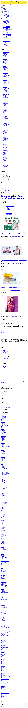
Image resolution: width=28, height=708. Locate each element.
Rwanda (3, 624)
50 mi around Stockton (11, 197)
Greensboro (5, 139)
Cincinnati (5, 135)
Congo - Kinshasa (5, 473)
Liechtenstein (4, 557)
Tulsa (4, 112)
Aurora (4, 122)
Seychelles (3, 640)
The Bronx (5, 64)
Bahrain (2, 434)
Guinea (2, 520)
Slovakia (3, 645)
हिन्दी (7, 27)
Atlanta (4, 104)
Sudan (2, 655)
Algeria (2, 419)
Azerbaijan (3, 432)
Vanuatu (3, 688)
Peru (2, 612)
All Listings (6, 190)
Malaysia (3, 565)
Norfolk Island (4, 599)
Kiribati (2, 545)
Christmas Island (4, 467)
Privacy (4, 353)
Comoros (3, 471)
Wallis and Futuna (5, 693)
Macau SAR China (5, 561)
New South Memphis (7, 88)
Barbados (3, 437)
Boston (4, 84)
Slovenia (3, 646)
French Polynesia (4, 503)
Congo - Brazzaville (5, 472)
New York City (6, 52)
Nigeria (2, 597)
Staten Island (5, 103)
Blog (4, 8)
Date (7, 207)
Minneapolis (5, 111)
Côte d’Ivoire (4, 476)
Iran (2, 531)
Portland (5, 87)
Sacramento (5, 97)
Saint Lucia (3, 628)
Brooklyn (5, 55)
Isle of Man (3, 535)
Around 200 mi (9, 210)
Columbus (5, 71)
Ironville (5, 136)
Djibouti (3, 485)
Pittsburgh (5, 132)
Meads (4, 137)
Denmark (3, 483)
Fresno (4, 96)
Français (7, 17)
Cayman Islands (4, 461)
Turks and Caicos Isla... (6, 676)
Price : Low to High (10, 204)
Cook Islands (4, 474)
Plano (4, 142)
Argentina (3, 426)
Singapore (3, 642)
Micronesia (3, 577)
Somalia (2, 648)
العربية (7, 20)
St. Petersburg (6, 154)
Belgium (3, 439)
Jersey (2, 541)
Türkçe (7, 24)
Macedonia (3, 562)
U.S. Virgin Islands (5, 679)
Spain (2, 653)
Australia (3, 430)
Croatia (2, 478)
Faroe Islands (4, 498)
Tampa (4, 120)
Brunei (2, 452)
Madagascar (3, 563)
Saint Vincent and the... (6, 632)
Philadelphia (5, 60)
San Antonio (5, 62)
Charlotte (5, 74)
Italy (2, 537)
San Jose (5, 67)
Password (2, 402)
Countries (5, 360)
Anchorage (5, 133)
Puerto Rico (3, 618)
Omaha (4, 98)
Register (5, 367)
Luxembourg (4, 559)
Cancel (6, 409)
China (2, 466)
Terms (4, 352)
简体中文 (8, 29)
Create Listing (6, 15)
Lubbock (5, 158)
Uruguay (3, 686)
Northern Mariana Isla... (6, 601)
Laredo (4, 157)
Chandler (5, 150)
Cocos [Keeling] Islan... (6, 468)
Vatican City (3, 689)
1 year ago (7, 179)
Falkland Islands (4, 496)
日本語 (7, 31)
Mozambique (4, 585)
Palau (2, 606)
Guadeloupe (3, 515)
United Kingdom (4, 683)
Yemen (2, 695)
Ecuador (3, 488)
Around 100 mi (9, 209)
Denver (4, 77)
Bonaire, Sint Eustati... (5, 446)
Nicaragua (3, 594)
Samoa (2, 633)
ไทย (7, 32)
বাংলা (7, 28)
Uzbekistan (3, 687)
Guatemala (3, 517)
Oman (2, 604)
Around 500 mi (9, 214)
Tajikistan (3, 663)
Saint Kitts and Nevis (5, 627)
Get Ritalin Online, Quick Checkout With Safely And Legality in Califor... (14, 233)
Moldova (3, 578)
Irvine (4, 156)
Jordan (2, 542)
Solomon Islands (4, 647)
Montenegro (3, 582)
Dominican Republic (5, 487)
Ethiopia (3, 495)
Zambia (2, 696)
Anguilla (3, 424)
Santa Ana (5, 125)
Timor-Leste (3, 667)
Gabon (2, 505)
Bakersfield (5, 118)
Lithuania (3, 558)
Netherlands (3, 591)
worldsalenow (3, 382)
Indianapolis (5, 73)
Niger (2, 596)
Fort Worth (5, 70)
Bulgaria (3, 453)
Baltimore (5, 90)
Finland (2, 500)
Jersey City (5, 149)
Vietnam (3, 691)
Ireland (2, 534)
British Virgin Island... (5, 451)
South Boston (6, 92)
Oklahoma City (6, 82)
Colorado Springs (6, 105)
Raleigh (4, 108)
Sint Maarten (3, 644)
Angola (2, 423)
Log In (7, 10)
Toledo (4, 144)
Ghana (2, 509)
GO (1, 188)
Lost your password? (5, 407)
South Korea (3, 651)
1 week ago (7, 175)
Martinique (3, 571)
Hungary (3, 527)
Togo (2, 668)
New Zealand (4, 593)
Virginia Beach (6, 106)
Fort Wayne (5, 151)
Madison (5, 159)
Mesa (4, 102)
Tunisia (2, 673)
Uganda (2, 680)
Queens (4, 57)
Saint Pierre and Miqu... (6, 631)
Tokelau (2, 669)
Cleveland (5, 117)
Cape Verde (3, 460)
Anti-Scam (5, 351)
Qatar (2, 619)
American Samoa (4, 420)
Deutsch (7, 22)
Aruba (2, 429)
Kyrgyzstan (3, 549)
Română (7, 33)
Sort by (7, 203)
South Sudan (3, 652)
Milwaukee (5, 91)
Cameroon (3, 458)
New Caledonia (4, 592)
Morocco (3, 584)
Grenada (3, 514)
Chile (2, 465)
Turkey (2, 674)
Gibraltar (3, 510)
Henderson (5, 138)
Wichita (4, 113)
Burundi (3, 455)
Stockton (5, 131)
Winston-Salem (6, 165)
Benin (2, 441)
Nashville (5, 80)
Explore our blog (14, 2)
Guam (2, 516)
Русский (8, 26)
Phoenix (5, 59)
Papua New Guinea (5, 610)
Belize (2, 440)
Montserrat (3, 583)
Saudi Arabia (4, 637)
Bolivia (2, 445)
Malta (2, 569)
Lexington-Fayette (7, 130)
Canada (2, 459)
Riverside (5, 128)
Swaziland (3, 658)
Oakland (5, 110)
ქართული (8, 35)
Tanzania (3, 665)
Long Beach (5, 101)
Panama (2, 608)
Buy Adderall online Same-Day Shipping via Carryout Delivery (12, 287)
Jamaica (2, 538)
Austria (2, 431)
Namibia (3, 587)
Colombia (3, 469)
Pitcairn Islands (4, 614)
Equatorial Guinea (5, 492)
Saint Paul (5, 140)
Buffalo (4, 152)
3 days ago (7, 173)
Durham (5, 153)
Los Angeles (5, 53)
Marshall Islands (4, 570)
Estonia (2, 494)
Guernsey (3, 519)
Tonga (2, 670)
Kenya (2, 544)
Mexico (2, 576)
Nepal (2, 590)
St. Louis (5, 129)
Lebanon (3, 552)
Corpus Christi (6, 126)
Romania (3, 621)
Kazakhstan (3, 543)
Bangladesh (3, 436)
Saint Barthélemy (4, 625)
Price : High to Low (10, 206)
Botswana (3, 448)
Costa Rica (3, 475)
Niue (2, 598)
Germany (3, 508)
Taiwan (2, 662)
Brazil (2, 450)
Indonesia (3, 530)
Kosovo (2, 547)
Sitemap (4, 359)
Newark (4, 143)
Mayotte (3, 575)
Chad (2, 464)
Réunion (3, 620)
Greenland (3, 513)
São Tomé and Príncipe (6, 635)
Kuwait (2, 548)
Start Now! (3, 332)
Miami (4, 109)
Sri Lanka (3, 654)
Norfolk (4, 161)
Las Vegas (5, 89)
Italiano (7, 23)
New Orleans (6, 115)
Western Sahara (4, 694)
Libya (2, 556)
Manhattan (5, 61)
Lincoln (4, 145)
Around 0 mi (8, 208)
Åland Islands (4, 417)
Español (7, 19)
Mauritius (3, 573)
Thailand (3, 666)
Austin (4, 69)
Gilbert (4, 160)
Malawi (2, 564)
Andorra (3, 422)
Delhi (16, 316)
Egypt (2, 489)
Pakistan (3, 605)
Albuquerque (6, 94)
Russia (2, 622)
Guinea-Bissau (4, 521)
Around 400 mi (9, 213)
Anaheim (5, 123)
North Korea (3, 600)
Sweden (2, 659)
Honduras (3, 524)
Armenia (3, 427)
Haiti (2, 523)
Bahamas (3, 433)
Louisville (5, 163)
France (2, 501)
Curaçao (3, 480)
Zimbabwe (3, 697)
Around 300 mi (9, 211)
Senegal (2, 638)
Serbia (2, 639)
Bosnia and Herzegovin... (6, 447)
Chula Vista (5, 147)
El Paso (4, 81)
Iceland (2, 528)
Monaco (3, 579)
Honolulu (5, 119)
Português (8, 21)
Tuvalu (2, 677)
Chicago (5, 54)
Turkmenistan (4, 675)
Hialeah (4, 167)
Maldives (3, 566)
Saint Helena (3, 626)
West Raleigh (6, 124)
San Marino (3, 634)
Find (2, 392)
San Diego (5, 63)
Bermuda (3, 443)
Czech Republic (4, 482)
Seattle (4, 76)
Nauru (2, 589)
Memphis (5, 85)
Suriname (3, 656)
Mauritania (3, 572)
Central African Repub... (6, 462)
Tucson (4, 95)
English (7, 16)
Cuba (2, 479)
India (2, 529)
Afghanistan (3, 416)
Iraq (2, 533)
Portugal (3, 617)
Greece (2, 512)
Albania (2, 418)
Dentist (21, 198)
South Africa (3, 649)
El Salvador (3, 490)
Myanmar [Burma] (5, 586)
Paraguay (3, 611)
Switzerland (3, 660)
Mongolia (3, 580)
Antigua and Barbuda (5, 425)
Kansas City (5, 99)
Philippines (3, 613)
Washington (5, 78)
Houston (5, 56)
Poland (2, 615)
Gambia (2, 506)
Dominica (3, 486)
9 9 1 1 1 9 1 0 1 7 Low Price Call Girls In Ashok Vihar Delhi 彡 (12, 314)
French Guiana (4, 502)
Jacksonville (5, 68)
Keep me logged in (6, 405)
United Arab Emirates (5, 682)
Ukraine (2, 681)
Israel (2, 536)
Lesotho (2, 554)
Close (2, 706)
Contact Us (5, 358)
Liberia (2, 555)
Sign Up (7, 12)
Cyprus (2, 481)
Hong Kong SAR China (6, 526)
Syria (2, 661)
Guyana (2, 522)
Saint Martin (3, 630)
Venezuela (3, 690)
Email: (2, 399)
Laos (2, 550)
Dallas (4, 66)
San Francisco (6, 75)
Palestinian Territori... (5, 607)
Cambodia (3, 457)
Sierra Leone (3, 641)
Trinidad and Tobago (5, 672)
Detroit (4, 83)
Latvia (2, 551)
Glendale (5, 166)
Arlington (5, 116)
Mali (2, 568)
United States (4, 684)
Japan (2, 540)
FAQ (4, 350)
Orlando (5, 146)
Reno (4, 164)
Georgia (2, 507)
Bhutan (2, 444)
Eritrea (2, 493)
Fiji (2, 499)
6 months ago (7, 177)
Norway (3, 603)
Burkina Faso (4, 454)
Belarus (2, 438)
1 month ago (7, 176)
